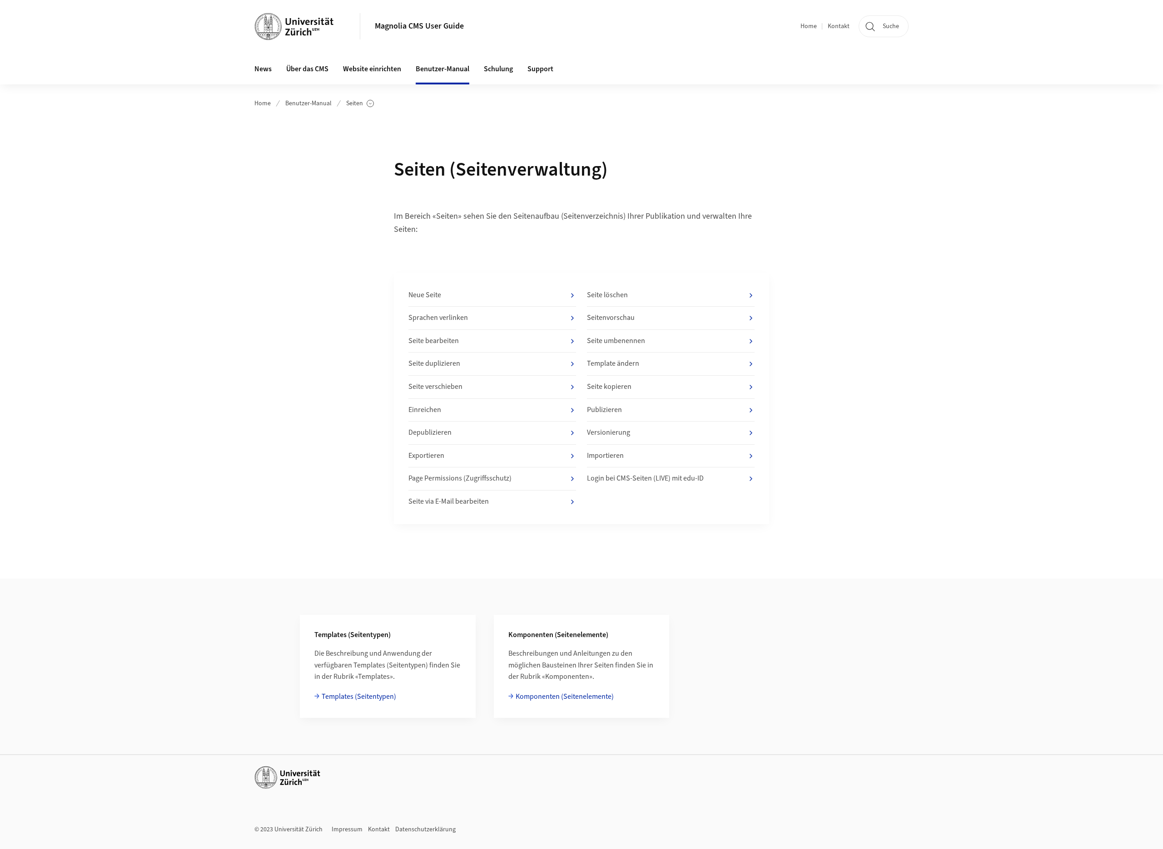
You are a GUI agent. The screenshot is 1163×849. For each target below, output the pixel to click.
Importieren (605, 456)
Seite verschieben (435, 387)
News (263, 69)
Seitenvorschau (611, 318)
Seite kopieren (609, 387)
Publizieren (604, 410)
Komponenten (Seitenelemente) (565, 697)
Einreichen (424, 410)
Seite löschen (607, 295)
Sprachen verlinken (438, 318)
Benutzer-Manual (308, 103)
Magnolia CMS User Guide (419, 26)
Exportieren (426, 456)
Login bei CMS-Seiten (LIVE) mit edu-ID (645, 478)
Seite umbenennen (616, 341)
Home (808, 26)
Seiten (360, 103)
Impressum (347, 829)
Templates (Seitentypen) (359, 697)
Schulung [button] (498, 69)
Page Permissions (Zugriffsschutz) (460, 478)
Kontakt (839, 26)
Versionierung (608, 432)
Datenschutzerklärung (425, 829)
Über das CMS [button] (307, 69)
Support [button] (540, 69)
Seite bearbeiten (433, 341)
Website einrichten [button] (372, 69)
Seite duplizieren (434, 363)
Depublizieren (430, 432)
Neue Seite (424, 295)
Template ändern (613, 363)
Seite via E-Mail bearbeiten (448, 501)
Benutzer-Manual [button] (442, 69)
